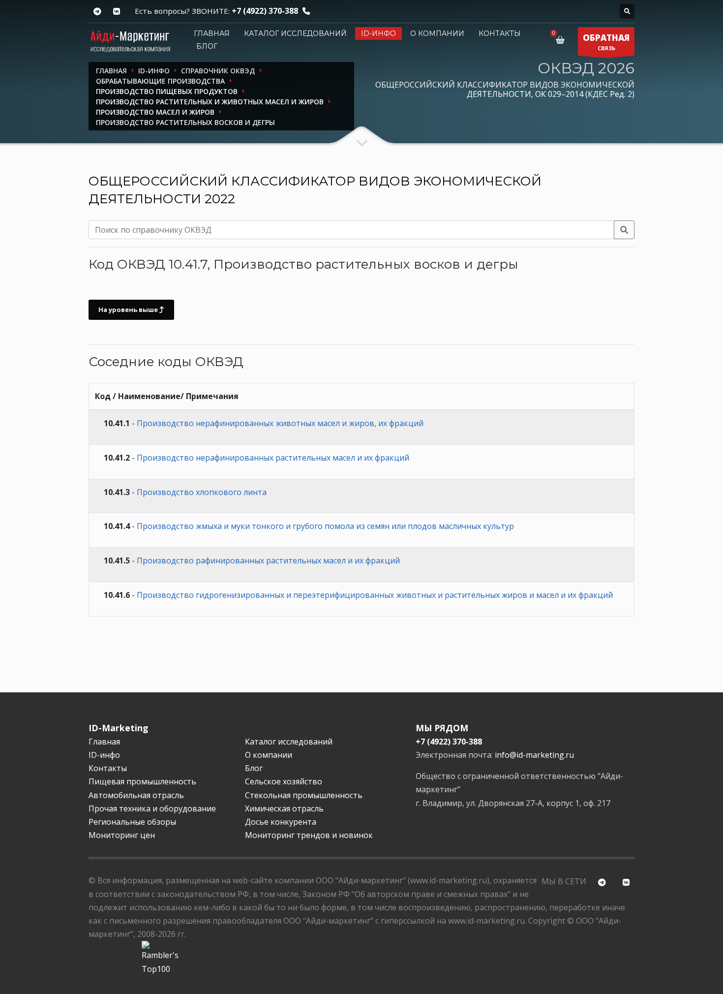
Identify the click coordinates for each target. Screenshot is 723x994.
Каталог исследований (295, 33)
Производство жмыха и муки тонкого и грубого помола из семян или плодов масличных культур (325, 526)
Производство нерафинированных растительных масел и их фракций (273, 457)
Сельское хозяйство (283, 781)
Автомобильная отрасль (136, 795)
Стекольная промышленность (303, 795)
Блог (206, 46)
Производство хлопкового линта (202, 492)
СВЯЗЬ (606, 42)
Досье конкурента (280, 821)
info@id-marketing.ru (534, 754)
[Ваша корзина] (562, 39)
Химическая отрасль (284, 808)
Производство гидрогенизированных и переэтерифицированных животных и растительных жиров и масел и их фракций (375, 595)
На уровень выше (128, 309)
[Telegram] (97, 11)
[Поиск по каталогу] (627, 11)
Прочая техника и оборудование (152, 808)
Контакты (500, 33)
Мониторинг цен (122, 835)
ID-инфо (378, 33)
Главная (212, 33)
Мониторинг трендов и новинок (309, 835)
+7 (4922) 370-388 (265, 10)
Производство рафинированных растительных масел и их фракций (268, 560)
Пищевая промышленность (142, 781)
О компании (437, 33)
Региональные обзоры (132, 821)
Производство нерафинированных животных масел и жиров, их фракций (280, 423)
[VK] (116, 11)
